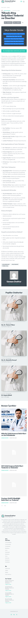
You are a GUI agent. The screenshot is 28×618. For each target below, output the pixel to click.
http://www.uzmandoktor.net (14, 283)
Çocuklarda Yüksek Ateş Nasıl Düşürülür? (14, 41)
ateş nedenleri (5, 264)
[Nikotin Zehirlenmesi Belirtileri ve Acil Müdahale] (14, 419)
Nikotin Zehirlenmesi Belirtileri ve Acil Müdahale (13, 434)
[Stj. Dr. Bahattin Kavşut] (14, 343)
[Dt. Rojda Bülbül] (14, 378)
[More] (22, 22)
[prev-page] (2, 506)
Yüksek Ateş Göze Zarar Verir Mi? (14, 36)
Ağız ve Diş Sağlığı (5, 397)
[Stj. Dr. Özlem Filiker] (14, 308)
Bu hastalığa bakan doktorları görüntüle (14, 51)
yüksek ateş (5, 265)
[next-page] (5, 506)
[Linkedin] (14, 615)
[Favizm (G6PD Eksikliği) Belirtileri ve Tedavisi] (14, 484)
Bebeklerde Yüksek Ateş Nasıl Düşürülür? (14, 43)
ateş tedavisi (15, 264)
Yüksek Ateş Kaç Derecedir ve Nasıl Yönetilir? (14, 33)
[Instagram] (11, 615)
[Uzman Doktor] (2, 11)
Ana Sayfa (3, 7)
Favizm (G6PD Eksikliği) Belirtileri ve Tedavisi (10, 499)
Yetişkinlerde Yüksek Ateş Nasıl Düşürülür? (14, 38)
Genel (8, 7)
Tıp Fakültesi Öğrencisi (6, 326)
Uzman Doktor (7, 10)
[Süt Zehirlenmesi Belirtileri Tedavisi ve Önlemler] (14, 452)
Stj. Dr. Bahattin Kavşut (9, 360)
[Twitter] (17, 615)
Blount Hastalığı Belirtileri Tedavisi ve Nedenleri (9, 600)
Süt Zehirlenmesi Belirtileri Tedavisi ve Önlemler (12, 467)
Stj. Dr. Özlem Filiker (8, 325)
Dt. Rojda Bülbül (6, 395)
